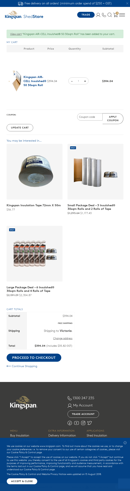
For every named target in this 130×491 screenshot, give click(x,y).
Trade (86, 14)
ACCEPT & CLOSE (22, 481)
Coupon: (11, 114)
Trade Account (83, 414)
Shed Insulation (97, 435)
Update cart (20, 127)
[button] (122, 15)
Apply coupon (113, 118)
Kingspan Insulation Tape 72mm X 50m (34, 205)
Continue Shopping (24, 366)
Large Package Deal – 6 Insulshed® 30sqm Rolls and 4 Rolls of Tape (30, 289)
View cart (16, 34)
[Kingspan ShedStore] (24, 15)
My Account (82, 405)
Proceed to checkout (34, 357)
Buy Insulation (19, 435)
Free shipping (65, 323)
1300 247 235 (83, 397)
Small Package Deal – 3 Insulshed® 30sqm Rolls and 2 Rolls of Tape (91, 207)
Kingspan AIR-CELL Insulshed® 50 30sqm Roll (35, 81)
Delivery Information (62, 435)
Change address (62, 338)
